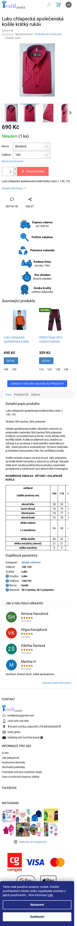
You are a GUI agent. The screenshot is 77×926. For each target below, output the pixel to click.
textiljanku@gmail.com (20, 715)
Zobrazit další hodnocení (56, 682)
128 (58, 369)
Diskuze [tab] (35, 394)
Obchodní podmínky (13, 767)
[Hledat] (49, 4)
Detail (11, 360)
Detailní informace (12, 188)
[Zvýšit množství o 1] (15, 169)
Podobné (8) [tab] (21, 394)
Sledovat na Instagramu (33, 841)
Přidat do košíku (35, 171)
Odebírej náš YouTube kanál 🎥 (25, 737)
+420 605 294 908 (18, 720)
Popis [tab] (8, 394)
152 (14, 369)
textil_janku (14, 732)
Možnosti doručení (12, 161)
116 (41, 369)
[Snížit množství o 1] (15, 173)
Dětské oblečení (31, 562)
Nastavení (37, 904)
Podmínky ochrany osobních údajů (22, 772)
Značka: (13, 37)
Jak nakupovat (10, 757)
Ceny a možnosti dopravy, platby (20, 776)
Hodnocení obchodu (13, 762)
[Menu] (68, 4)
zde (50, 895)
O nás (5, 752)
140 (6, 369)
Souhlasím (37, 916)
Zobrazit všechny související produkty (37, 383)
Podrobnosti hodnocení (48, 34)
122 (49, 369)
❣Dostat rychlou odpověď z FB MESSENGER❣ (34, 726)
